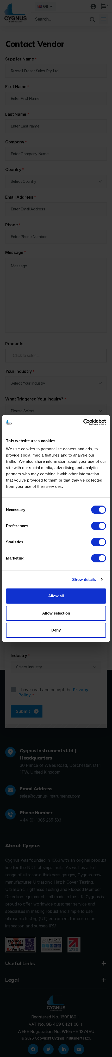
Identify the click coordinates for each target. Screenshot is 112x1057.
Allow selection (56, 613)
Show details (84, 579)
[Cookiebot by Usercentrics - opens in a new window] (83, 422)
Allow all (56, 596)
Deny (56, 630)
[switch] (98, 526)
